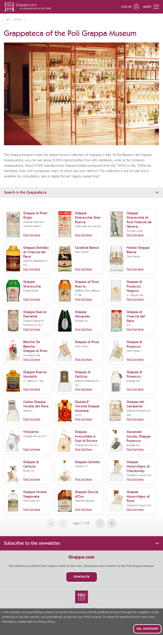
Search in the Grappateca (25, 192)
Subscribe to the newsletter (32, 543)
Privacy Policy (46, 621)
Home (18, 19)
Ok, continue (147, 628)
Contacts (82, 576)
